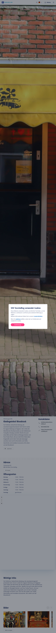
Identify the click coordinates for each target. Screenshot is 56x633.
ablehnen (18, 319)
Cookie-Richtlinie (38, 316)
